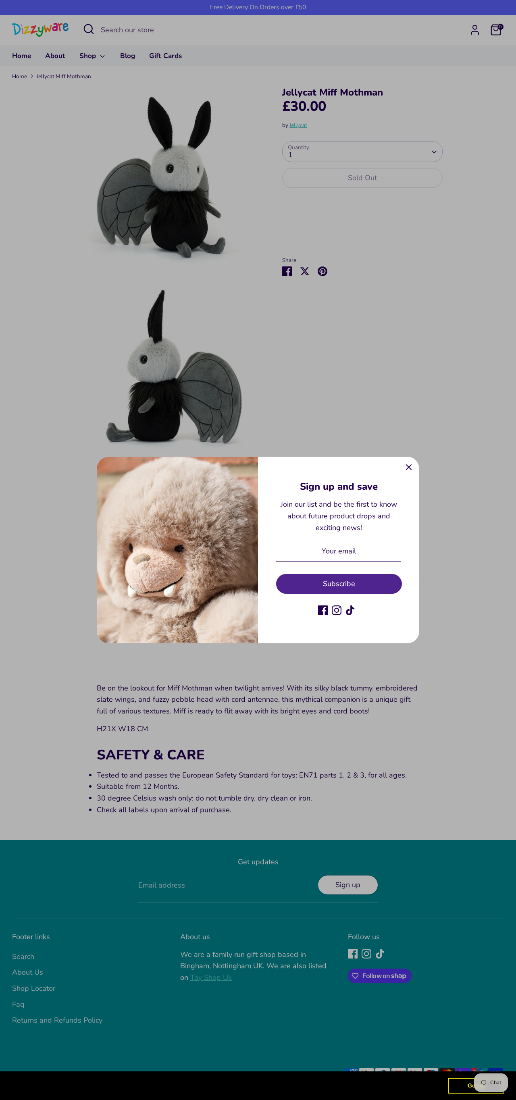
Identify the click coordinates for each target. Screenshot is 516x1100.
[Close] (409, 467)
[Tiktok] (350, 610)
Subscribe (339, 583)
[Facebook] (323, 610)
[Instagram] (336, 610)
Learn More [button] (259, 1085)
